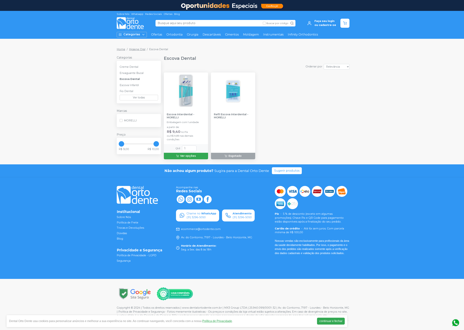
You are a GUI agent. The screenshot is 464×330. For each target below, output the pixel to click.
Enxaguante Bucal (132, 73)
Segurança (123, 260)
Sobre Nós (123, 14)
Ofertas (168, 14)
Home (121, 49)
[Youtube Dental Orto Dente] (198, 199)
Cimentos (232, 34)
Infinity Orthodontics (303, 34)
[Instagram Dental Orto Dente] (189, 199)
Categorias (131, 34)
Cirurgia (192, 34)
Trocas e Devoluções (130, 228)
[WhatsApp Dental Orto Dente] (180, 199)
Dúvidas (122, 233)
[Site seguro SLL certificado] (135, 294)
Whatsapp (137, 14)
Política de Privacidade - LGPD (136, 255)
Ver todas (139, 97)
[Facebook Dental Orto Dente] (207, 199)
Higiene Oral (137, 49)
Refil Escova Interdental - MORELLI (231, 116)
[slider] (121, 144)
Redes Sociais (153, 14)
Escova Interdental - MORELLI (180, 116)
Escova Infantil (129, 85)
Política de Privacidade (217, 321)
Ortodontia (174, 34)
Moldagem (251, 34)
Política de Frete (127, 222)
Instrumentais (273, 34)
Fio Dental (126, 91)
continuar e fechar (330, 321)
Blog (177, 14)
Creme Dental (129, 67)
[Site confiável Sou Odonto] (175, 294)
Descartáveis (212, 34)
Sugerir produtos (286, 170)
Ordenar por (314, 66)
